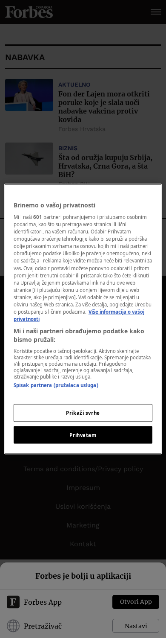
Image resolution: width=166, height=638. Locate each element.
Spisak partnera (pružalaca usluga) (56, 385)
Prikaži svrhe (83, 412)
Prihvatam (82, 434)
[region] (83, 319)
